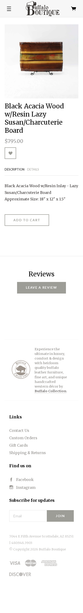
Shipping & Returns (27, 452)
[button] (9, 8)
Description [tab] (14, 169)
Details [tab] (33, 169)
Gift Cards (18, 445)
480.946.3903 (21, 543)
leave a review (41, 287)
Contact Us (19, 430)
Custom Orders (23, 438)
